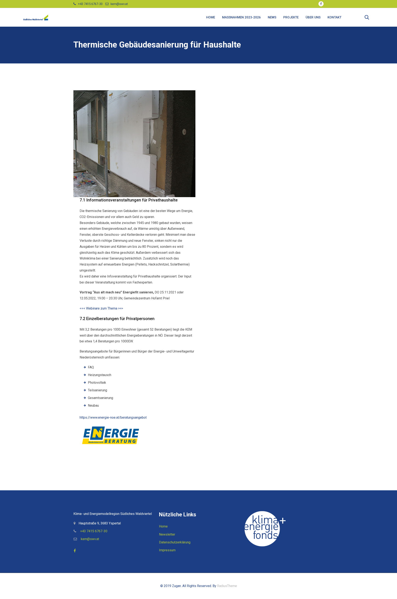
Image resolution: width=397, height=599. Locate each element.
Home (210, 17)
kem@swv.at (119, 4)
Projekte (291, 17)
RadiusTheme (227, 586)
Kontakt (334, 17)
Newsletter (167, 534)
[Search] (367, 17)
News (272, 17)
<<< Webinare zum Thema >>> (101, 308)
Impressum (167, 550)
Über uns (313, 17)
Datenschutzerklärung (174, 542)
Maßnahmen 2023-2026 (241, 17)
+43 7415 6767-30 (90, 4)
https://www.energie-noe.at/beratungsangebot (113, 417)
